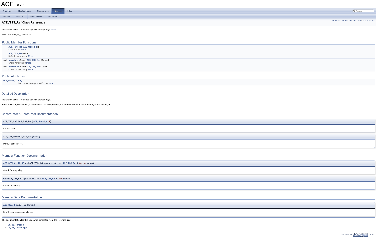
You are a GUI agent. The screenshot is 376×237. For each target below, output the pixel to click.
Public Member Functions (339, 20)
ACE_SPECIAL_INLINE (13, 163)
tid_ (20, 80)
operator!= (14, 66)
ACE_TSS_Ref (15, 47)
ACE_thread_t (30, 47)
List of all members (368, 20)
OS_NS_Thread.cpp (17, 227)
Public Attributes (355, 20)
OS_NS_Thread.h (16, 225)
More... (54, 29)
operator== (14, 60)
